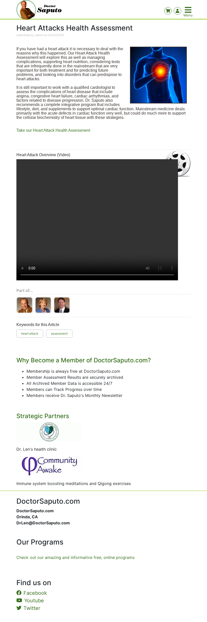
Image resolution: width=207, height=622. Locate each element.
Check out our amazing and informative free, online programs (75, 557)
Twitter (31, 608)
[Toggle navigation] (188, 10)
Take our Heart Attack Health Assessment (53, 130)
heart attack (29, 333)
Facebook (35, 593)
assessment (59, 333)
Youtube (34, 601)
